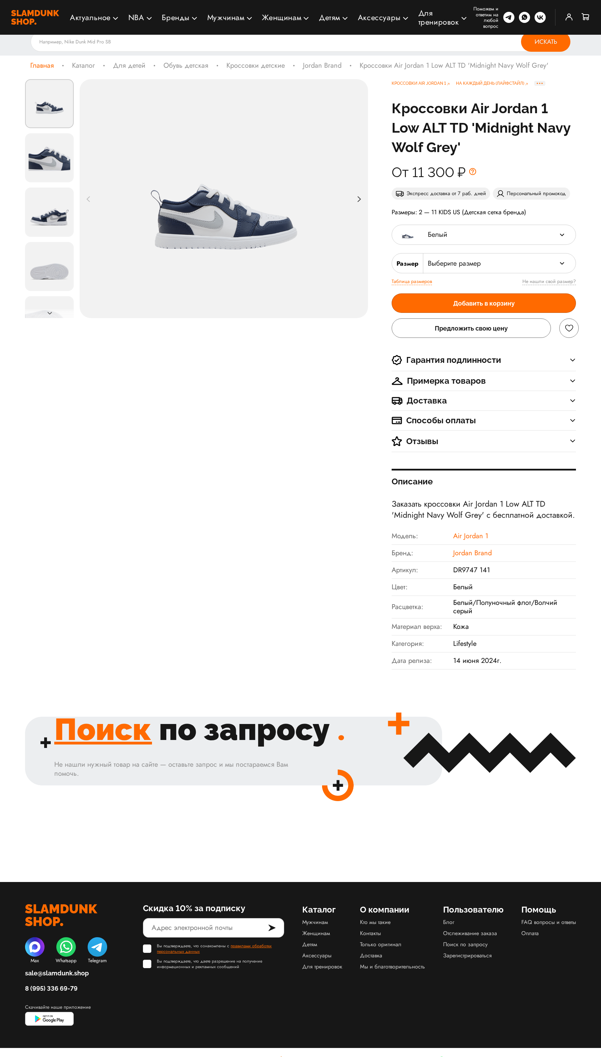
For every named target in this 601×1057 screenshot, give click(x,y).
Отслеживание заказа (470, 933)
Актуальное (90, 17)
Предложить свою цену (471, 328)
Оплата (530, 933)
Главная (42, 65)
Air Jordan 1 (470, 536)
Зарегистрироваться (467, 955)
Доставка (371, 955)
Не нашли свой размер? (549, 281)
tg (508, 17)
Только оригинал (380, 944)
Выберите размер (454, 263)
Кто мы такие (375, 922)
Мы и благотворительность (392, 967)
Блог (448, 922)
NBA (136, 17)
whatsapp (524, 17)
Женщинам (281, 17)
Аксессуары (379, 17)
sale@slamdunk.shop (57, 973)
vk (540, 17)
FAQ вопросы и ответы (548, 922)
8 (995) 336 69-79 (51, 988)
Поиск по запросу (465, 944)
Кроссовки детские (255, 65)
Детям (329, 17)
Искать (546, 41)
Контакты (370, 933)
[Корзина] (586, 17)
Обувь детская (185, 65)
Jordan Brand (322, 65)
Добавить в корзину (484, 303)
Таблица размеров (412, 281)
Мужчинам (226, 17)
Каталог (83, 65)
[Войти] (569, 17)
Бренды (176, 17)
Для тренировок (438, 17)
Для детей (129, 65)
